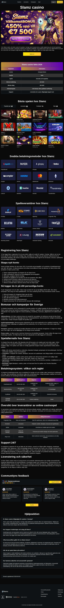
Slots (54, 106)
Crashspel (38, 106)
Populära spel (7, 106)
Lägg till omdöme (55, 482)
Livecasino (23, 106)
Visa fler (32, 504)
